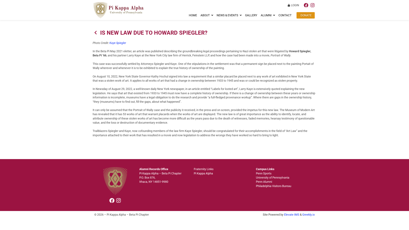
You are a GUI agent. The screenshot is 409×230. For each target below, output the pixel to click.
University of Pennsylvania (273, 177)
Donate (306, 15)
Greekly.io (308, 214)
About (205, 15)
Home (193, 15)
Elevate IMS (291, 214)
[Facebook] (306, 5)
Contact (285, 15)
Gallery (251, 15)
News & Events (227, 15)
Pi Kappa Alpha (203, 173)
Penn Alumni (264, 181)
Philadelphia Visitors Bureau (273, 186)
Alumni (266, 15)
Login (295, 5)
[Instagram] (312, 5)
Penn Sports (263, 173)
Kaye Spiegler (117, 43)
